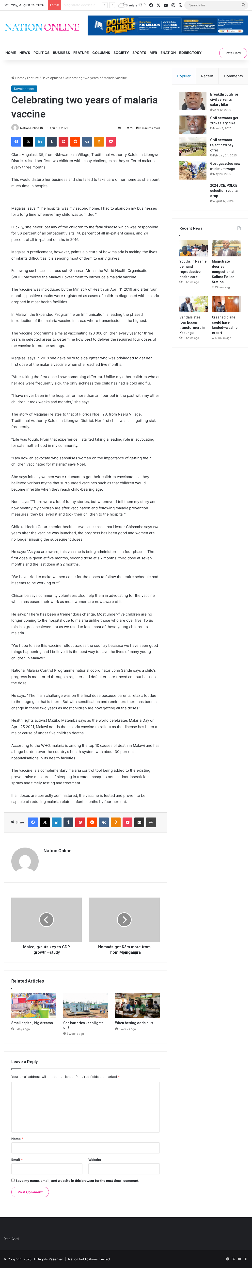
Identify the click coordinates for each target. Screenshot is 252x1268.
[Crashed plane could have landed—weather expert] (226, 304)
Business (61, 52)
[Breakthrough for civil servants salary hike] (192, 101)
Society (121, 52)
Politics (41, 52)
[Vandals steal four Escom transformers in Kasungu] (193, 304)
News (24, 52)
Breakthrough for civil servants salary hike (224, 99)
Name (17, 1139)
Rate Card (233, 53)
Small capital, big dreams (32, 1023)
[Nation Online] (42, 27)
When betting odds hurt (134, 1023)
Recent (207, 76)
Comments (233, 76)
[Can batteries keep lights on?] (85, 1005)
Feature (81, 52)
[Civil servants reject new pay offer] (192, 146)
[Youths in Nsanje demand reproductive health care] (193, 248)
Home (10, 52)
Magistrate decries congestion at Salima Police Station (223, 271)
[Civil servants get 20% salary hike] (192, 125)
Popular (184, 76)
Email (17, 1160)
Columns (101, 52)
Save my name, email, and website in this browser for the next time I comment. (77, 1181)
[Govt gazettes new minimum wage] (192, 170)
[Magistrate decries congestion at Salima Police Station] (226, 248)
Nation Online (29, 128)
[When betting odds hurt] (137, 1005)
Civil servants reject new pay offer (221, 145)
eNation (168, 52)
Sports (139, 52)
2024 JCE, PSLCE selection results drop (224, 191)
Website (94, 1160)
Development (52, 78)
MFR (153, 52)
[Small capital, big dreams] (33, 1005)
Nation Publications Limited (89, 1259)
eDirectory (190, 52)
